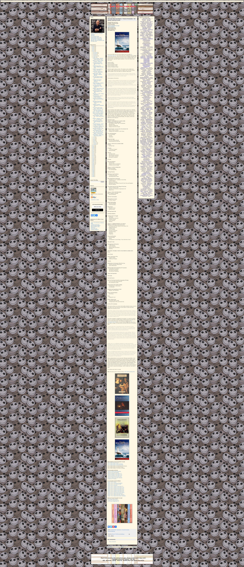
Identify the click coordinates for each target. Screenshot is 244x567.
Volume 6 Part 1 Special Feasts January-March (116, 492)
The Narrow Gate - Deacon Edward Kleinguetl (98, 96)
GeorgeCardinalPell (146, 102)
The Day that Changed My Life (113, 501)
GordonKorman (148, 104)
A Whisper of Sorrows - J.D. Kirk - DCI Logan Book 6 (98, 110)
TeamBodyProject (146, 187)
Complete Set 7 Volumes (112, 478)
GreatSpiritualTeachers (146, 106)
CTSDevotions (146, 44)
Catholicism (119, 529)
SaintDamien (142, 167)
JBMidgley (147, 109)
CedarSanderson (144, 67)
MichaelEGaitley (143, 140)
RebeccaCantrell (144, 161)
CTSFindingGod (150, 46)
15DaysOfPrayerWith (146, 18)
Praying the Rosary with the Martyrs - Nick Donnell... (98, 133)
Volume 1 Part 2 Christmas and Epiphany (115, 483)
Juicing (143, 121)
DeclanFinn (149, 74)
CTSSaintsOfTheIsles (146, 50)
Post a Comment (112, 541)
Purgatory (150, 157)
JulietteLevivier (148, 121)
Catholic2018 (150, 56)
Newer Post (109, 547)
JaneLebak (150, 112)
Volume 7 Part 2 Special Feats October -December (117, 495)
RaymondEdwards (146, 159)
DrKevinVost (150, 78)
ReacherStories (146, 160)
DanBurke (144, 72)
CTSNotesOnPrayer (143, 49)
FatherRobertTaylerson (144, 90)
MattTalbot (150, 137)
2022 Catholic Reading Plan (129, 371)
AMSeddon (142, 21)
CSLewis (144, 36)
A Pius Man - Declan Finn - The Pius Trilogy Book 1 (98, 72)
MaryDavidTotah (149, 135)
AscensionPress (143, 29)
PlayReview (150, 151)
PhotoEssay (149, 150)
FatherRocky (150, 90)
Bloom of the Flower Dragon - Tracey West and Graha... (98, 114)
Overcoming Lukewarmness (113, 499)
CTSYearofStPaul (144, 54)
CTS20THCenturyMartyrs (146, 37)
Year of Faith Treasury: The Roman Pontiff (116, 464)
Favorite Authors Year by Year (96, 38)
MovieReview (150, 142)
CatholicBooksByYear (146, 64)
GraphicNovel (146, 105)
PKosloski (142, 148)
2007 (93, 162)
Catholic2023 (146, 61)
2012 (93, 156)
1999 (93, 171)
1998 (93, 172)
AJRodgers (144, 20)
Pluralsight (143, 152)
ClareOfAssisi (149, 69)
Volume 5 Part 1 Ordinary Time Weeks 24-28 (116, 490)
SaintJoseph (149, 168)
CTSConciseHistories (146, 42)
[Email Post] (129, 534)
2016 (93, 151)
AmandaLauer (143, 24)
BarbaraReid (150, 31)
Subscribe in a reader (95, 199)
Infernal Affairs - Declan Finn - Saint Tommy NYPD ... (98, 135)
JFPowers (149, 110)
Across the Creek (94, 228)
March (94, 141)
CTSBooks (150, 38)
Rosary (144, 165)
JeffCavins (150, 113)
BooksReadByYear (149, 34)
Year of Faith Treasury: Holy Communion (115, 463)
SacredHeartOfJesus (144, 166)
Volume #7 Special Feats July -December (115, 477)
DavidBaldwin (149, 73)
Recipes (149, 161)
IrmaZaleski (142, 109)
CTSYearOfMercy (149, 53)
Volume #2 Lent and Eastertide (113, 472)
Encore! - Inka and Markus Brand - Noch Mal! (98, 70)
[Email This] (108, 536)
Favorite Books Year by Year (96, 37)
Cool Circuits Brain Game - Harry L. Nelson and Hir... (98, 108)
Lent (147, 126)
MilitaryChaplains (143, 142)
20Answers (144, 19)
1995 (93, 176)
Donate (119, 1)
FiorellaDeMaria (149, 93)
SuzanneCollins (143, 183)
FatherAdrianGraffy (149, 86)
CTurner (149, 54)
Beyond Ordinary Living (95, 226)
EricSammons (144, 84)
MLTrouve (151, 129)
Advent (151, 21)
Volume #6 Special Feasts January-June (115, 476)
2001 (93, 169)
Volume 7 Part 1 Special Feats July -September (116, 494)
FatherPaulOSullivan (146, 89)
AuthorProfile (150, 29)
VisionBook (149, 192)
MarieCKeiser (149, 133)
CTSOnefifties (150, 49)
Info (116, 1)
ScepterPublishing (111, 531)
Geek (151, 101)
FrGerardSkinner (143, 95)
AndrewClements (149, 25)
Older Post (134, 547)
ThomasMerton (149, 190)
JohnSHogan (143, 118)
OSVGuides (150, 146)
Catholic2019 (143, 57)
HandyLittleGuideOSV (149, 107)
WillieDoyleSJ (144, 196)
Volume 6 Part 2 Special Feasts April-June (115, 493)
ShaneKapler (149, 175)
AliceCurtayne (150, 23)
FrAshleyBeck (148, 94)
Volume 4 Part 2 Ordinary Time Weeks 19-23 (116, 488)
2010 (93, 158)
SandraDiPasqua (149, 171)
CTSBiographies (143, 38)
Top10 (141, 191)
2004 (93, 165)
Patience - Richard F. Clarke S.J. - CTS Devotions (98, 119)
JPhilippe (144, 111)
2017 (93, 150)
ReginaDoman (142, 163)
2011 (93, 157)
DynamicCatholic (146, 80)
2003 (93, 166)
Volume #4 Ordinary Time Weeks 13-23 (115, 474)
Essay (149, 84)
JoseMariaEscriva (148, 119)
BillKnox (143, 33)
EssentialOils (143, 85)
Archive (130, 1)
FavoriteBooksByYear (148, 91)
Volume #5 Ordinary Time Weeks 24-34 (115, 475)
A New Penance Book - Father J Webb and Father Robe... (98, 66)
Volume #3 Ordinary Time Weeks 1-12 (115, 473)
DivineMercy (146, 76)
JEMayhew (144, 110)
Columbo (149, 70)
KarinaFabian (143, 123)
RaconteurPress (146, 158)
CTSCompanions (146, 41)
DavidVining (144, 74)
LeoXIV (150, 126)
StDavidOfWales (144, 178)
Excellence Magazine (95, 229)
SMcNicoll (148, 165)
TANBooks (149, 184)
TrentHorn (151, 191)
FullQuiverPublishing (146, 100)
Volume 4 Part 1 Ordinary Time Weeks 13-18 (116, 487)
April (94, 140)
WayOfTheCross (146, 194)
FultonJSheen (143, 101)
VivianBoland (143, 193)
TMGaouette (148, 185)
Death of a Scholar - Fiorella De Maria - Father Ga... (98, 61)
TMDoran (143, 185)
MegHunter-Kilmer (149, 138)
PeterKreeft (144, 150)
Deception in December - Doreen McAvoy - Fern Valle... (97, 91)
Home (113, 1)
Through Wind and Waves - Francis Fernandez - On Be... (98, 121)
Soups (144, 177)
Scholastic (144, 174)
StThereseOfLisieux (148, 180)
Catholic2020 (150, 57)
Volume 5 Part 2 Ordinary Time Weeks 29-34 (116, 491)
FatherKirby (149, 87)
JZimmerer (148, 111)
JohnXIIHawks (149, 118)
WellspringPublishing (144, 195)
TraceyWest (146, 191)
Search (126, 1)
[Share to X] (110, 536)
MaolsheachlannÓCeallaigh (146, 132)
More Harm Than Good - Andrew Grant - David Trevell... (97, 102)
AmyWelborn (149, 24)
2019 (93, 147)
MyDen (151, 143)
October (94, 54)
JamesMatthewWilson (144, 112)
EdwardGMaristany (143, 81)
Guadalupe (143, 107)
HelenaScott (143, 108)
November (95, 53)
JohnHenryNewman (144, 117)
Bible (147, 32)
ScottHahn (149, 174)
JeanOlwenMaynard (144, 113)
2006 (93, 163)
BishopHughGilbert (148, 33)
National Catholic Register (95, 225)
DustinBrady (148, 79)
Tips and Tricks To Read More (96, 39)
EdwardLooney (150, 81)
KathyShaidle (149, 123)
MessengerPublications (146, 139)
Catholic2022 (113, 529)
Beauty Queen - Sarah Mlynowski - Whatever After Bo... (97, 74)
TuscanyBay (144, 192)
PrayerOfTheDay (146, 156)
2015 (93, 152)
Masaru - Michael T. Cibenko (98, 111)
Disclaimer (93, 34)
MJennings (147, 129)
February (95, 142)
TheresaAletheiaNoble (146, 188)
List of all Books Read (95, 36)
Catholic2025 (143, 63)
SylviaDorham (144, 184)
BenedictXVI (142, 32)
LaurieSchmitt (150, 125)
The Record (93, 227)
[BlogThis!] (109, 536)
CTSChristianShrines (146, 40)
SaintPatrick (149, 170)
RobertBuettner (143, 164)
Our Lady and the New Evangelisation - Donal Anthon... (97, 86)
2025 (93, 47)
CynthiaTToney (149, 71)
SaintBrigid (150, 166)
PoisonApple (148, 153)
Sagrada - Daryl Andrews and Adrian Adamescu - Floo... (98, 89)
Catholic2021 (146, 59)
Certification (142, 68)
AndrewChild (143, 25)
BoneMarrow (142, 34)
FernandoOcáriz (142, 93)
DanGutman (148, 72)
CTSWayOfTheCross (146, 52)
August (94, 57)
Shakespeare (143, 175)
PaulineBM (148, 149)
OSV (149, 145)
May (94, 139)
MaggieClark (143, 131)
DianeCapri (151, 75)
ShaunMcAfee (142, 176)
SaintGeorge (144, 168)
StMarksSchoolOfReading (146, 179)
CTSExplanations (146, 45)
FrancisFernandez (125, 529)
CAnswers (142, 35)
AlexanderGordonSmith (146, 22)
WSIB (146, 193)
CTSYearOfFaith (143, 53)
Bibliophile (151, 32)
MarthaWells (143, 135)
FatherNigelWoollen (146, 88)
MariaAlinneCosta (143, 133)
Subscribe (97, 209)
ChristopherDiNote (144, 69)
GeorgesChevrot (143, 103)
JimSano (150, 114)
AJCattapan (149, 19)
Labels (122, 1)
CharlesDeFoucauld (149, 68)
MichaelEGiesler (150, 140)
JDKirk (151, 109)
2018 (93, 148)
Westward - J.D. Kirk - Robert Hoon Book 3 (98, 94)
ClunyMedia (144, 70)
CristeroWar (143, 71)
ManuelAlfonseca (149, 131)
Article (149, 28)
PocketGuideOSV (149, 152)
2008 (93, 160)
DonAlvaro (151, 77)
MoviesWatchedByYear (144, 143)
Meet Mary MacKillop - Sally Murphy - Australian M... (98, 129)
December (95, 52)
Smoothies (151, 176)
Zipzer (149, 196)
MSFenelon (143, 130)
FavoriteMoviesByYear (146, 92)
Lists (142, 128)
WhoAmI (151, 195)
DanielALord (143, 73)
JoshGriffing (142, 120)
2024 (93, 48)
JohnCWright (149, 116)
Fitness (143, 94)
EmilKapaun (149, 82)
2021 (93, 145)
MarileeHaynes (143, 134)
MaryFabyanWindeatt (146, 136)
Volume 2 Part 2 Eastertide (112, 485)
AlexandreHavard (143, 23)
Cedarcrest (150, 67)
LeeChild (143, 126)
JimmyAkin (144, 115)
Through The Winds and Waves (113, 500)
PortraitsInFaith (149, 154)
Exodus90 (143, 86)
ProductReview (144, 157)
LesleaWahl (144, 127)
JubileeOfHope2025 (149, 120)
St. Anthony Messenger (95, 224)
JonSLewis (142, 119)
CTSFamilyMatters (143, 46)
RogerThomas (149, 164)
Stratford (144, 182)
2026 (93, 46)
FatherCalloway (144, 87)
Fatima (142, 91)
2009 (93, 159)
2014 (93, 153)
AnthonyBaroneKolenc (146, 27)
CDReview (151, 35)
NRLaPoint (144, 144)
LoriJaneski (150, 128)
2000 (93, 170)
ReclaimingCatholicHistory (146, 162)
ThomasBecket (150, 189)
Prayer (143, 155)
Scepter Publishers (111, 26)
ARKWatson (147, 21)
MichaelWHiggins (143, 141)
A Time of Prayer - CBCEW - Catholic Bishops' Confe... (98, 59)
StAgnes (148, 177)
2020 (93, 146)
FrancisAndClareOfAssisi (146, 97)
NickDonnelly (148, 144)
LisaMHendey (149, 127)
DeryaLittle (142, 75)
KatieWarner (144, 124)
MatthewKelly (143, 138)
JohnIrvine (150, 117)
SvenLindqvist (149, 183)
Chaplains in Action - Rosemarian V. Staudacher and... (98, 105)
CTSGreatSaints (143, 47)
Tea (150, 186)
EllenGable (144, 82)
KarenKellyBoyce (149, 122)
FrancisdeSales (146, 99)
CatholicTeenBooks (146, 65)
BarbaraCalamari (144, 31)
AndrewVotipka (144, 26)
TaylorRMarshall (145, 186)
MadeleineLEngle (148, 130)
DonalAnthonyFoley (143, 78)
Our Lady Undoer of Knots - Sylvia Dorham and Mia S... (98, 77)
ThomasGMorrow (143, 190)
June (94, 138)
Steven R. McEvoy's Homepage (97, 33)
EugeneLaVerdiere (149, 85)
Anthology (149, 26)
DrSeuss (143, 79)
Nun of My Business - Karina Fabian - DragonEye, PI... (98, 124)
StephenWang (143, 181)
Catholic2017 (143, 56)
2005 (93, 164)
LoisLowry (145, 128)
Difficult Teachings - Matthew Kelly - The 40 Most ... (98, 83)
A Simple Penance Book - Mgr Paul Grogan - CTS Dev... (97, 63)
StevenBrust (149, 181)
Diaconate (146, 75)
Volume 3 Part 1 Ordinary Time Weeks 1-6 (115, 486)
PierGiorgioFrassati (143, 151)
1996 (93, 175)
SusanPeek (149, 182)
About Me (92, 35)
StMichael (142, 180)
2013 (93, 154)
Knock (146, 125)
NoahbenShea (145, 145)
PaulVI (151, 148)
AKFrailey (148, 20)
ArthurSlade (144, 28)
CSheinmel (149, 36)
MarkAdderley (149, 134)
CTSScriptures (146, 51)
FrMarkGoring (149, 95)
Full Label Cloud (94, 41)
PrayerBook (148, 155)
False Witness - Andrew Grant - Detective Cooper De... (98, 127)
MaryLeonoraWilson (144, 137)
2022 (93, 51)
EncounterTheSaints (146, 83)
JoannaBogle (144, 116)
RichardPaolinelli (149, 163)
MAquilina (142, 129)
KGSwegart (143, 122)
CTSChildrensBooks (146, 39)
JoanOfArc (149, 115)
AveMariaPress (146, 30)
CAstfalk (146, 35)
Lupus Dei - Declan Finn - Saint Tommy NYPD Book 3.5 (98, 99)
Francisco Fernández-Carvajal (113, 25)
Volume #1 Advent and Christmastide (114, 471)
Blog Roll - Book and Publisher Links (97, 40)
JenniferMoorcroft (144, 114)
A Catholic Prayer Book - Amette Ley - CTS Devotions (97, 80)
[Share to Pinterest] (113, 536)
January (94, 144)
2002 (93, 168)
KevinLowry (142, 125)
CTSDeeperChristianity (146, 43)
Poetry (144, 153)
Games (148, 101)
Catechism (143, 55)
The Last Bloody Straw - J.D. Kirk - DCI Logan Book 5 (98, 131)
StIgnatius (149, 178)
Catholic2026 (150, 63)
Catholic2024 (146, 62)
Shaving (147, 176)
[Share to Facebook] (111, 536)
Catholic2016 (148, 55)
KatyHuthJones (149, 124)
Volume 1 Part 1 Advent (112, 482)
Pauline (143, 149)
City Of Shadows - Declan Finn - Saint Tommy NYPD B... (98, 116)
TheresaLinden (144, 189)
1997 (93, 174)
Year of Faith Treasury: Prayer (113, 462)
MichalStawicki (150, 141)
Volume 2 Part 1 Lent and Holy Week (114, 484)
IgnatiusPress (149, 108)
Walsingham (150, 193)
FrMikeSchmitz (146, 96)
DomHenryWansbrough (144, 77)
